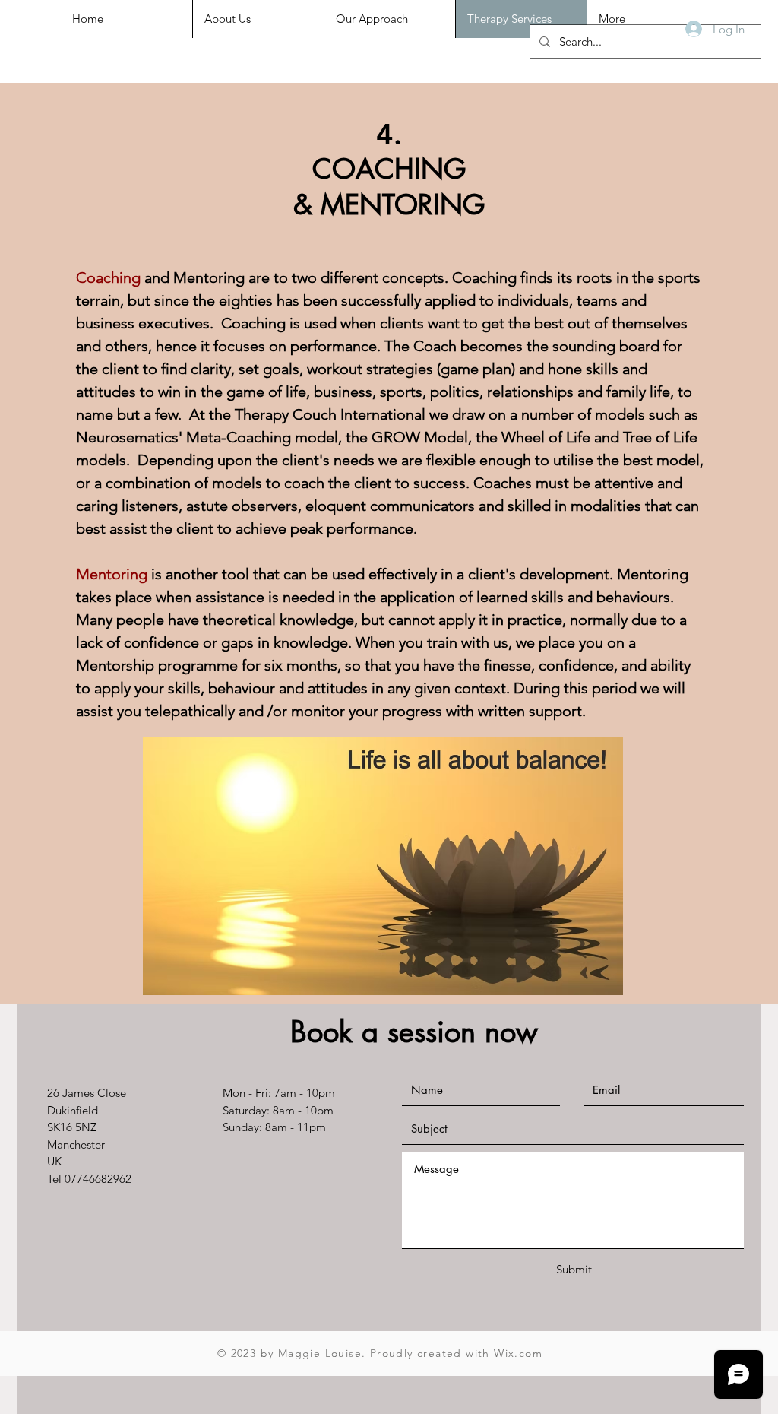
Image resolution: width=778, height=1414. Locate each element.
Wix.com (518, 1353)
